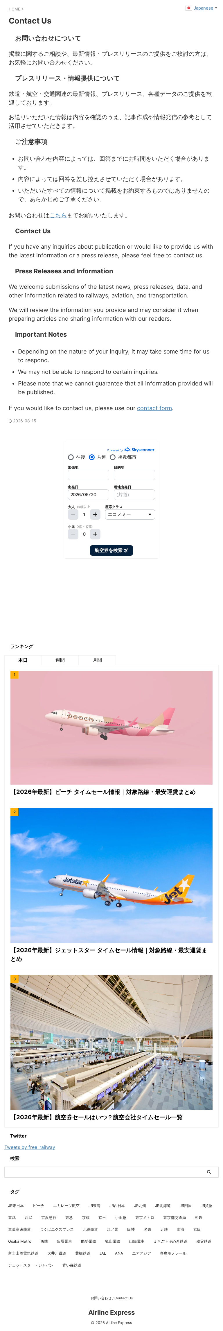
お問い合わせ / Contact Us (112, 1298)
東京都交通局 (174, 1217)
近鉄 (164, 1229)
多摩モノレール (173, 1253)
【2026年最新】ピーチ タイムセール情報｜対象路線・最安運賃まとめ (103, 791)
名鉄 (147, 1229)
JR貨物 (207, 1205)
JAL (102, 1253)
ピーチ (38, 1205)
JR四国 (186, 1205)
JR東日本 (16, 1205)
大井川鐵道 (56, 1253)
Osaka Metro (19, 1241)
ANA (119, 1253)
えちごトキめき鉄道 (170, 1241)
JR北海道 (163, 1205)
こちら (58, 215)
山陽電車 (136, 1241)
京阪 (197, 1229)
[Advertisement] (47, 600)
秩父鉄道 (203, 1241)
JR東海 (94, 1205)
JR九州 (140, 1205)
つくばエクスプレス (57, 1229)
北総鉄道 (90, 1229)
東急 (69, 1217)
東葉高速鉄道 (19, 1229)
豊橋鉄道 (82, 1253)
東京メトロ (144, 1217)
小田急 (120, 1217)
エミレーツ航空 (66, 1205)
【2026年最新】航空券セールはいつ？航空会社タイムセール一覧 (96, 1117)
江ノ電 (112, 1229)
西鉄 (44, 1241)
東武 (12, 1217)
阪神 (131, 1229)
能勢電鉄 (88, 1241)
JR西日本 (117, 1205)
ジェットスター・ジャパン (30, 1265)
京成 (85, 1217)
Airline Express (111, 1312)
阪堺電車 (64, 1241)
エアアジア (141, 1253)
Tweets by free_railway (29, 1147)
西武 (28, 1217)
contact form (154, 408)
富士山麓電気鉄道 (23, 1253)
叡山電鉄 (112, 1241)
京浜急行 (48, 1217)
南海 (180, 1229)
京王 (102, 1217)
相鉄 (198, 1217)
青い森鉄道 (71, 1265)
